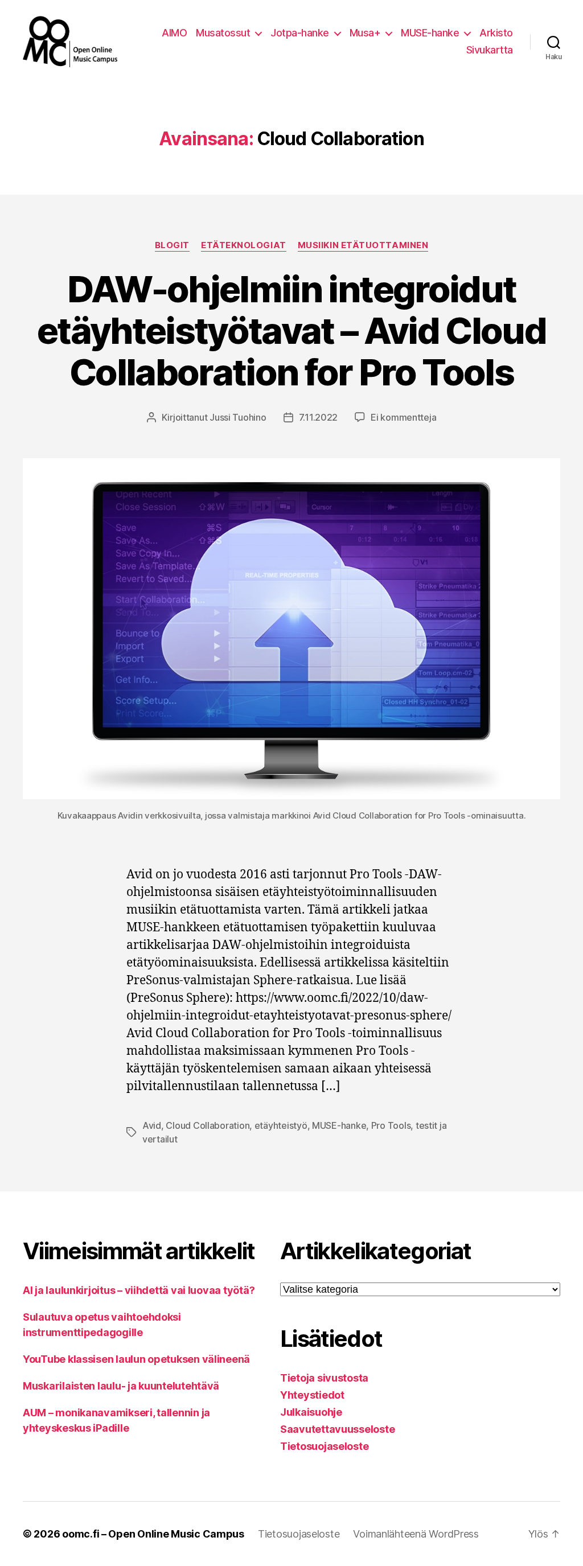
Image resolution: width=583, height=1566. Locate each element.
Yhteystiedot (312, 1395)
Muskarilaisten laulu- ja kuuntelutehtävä (121, 1386)
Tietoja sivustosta (324, 1378)
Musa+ (365, 33)
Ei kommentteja (403, 417)
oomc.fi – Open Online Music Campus (153, 1534)
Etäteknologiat (243, 245)
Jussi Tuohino (238, 417)
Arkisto (496, 33)
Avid (151, 1125)
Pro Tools (391, 1125)
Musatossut (223, 33)
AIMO (174, 33)
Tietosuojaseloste (324, 1446)
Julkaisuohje (311, 1412)
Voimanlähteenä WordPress (416, 1534)
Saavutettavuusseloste (337, 1429)
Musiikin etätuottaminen (363, 245)
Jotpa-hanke (299, 33)
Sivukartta (489, 50)
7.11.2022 (318, 417)
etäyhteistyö (280, 1125)
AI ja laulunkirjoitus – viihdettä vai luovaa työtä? (138, 1290)
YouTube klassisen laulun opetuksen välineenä (136, 1359)
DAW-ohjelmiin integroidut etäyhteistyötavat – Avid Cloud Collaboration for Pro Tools (291, 330)
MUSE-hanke (430, 33)
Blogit (172, 245)
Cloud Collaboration (207, 1125)
